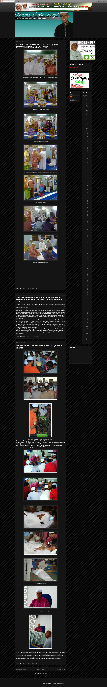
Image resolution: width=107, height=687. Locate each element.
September (87, 112)
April (87, 128)
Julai (87, 123)
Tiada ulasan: (35, 288)
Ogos (87, 118)
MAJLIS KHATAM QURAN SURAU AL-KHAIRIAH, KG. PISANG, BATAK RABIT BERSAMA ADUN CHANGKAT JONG (39, 299)
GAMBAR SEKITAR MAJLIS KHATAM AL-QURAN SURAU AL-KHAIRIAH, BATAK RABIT (37, 46)
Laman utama (41, 669)
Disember (87, 104)
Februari (87, 332)
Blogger (62, 683)
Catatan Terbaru (21, 669)
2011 (86, 95)
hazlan (74, 96)
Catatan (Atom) (43, 673)
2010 (86, 99)
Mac (87, 326)
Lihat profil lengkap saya (73, 99)
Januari (87, 339)
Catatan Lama (61, 669)
